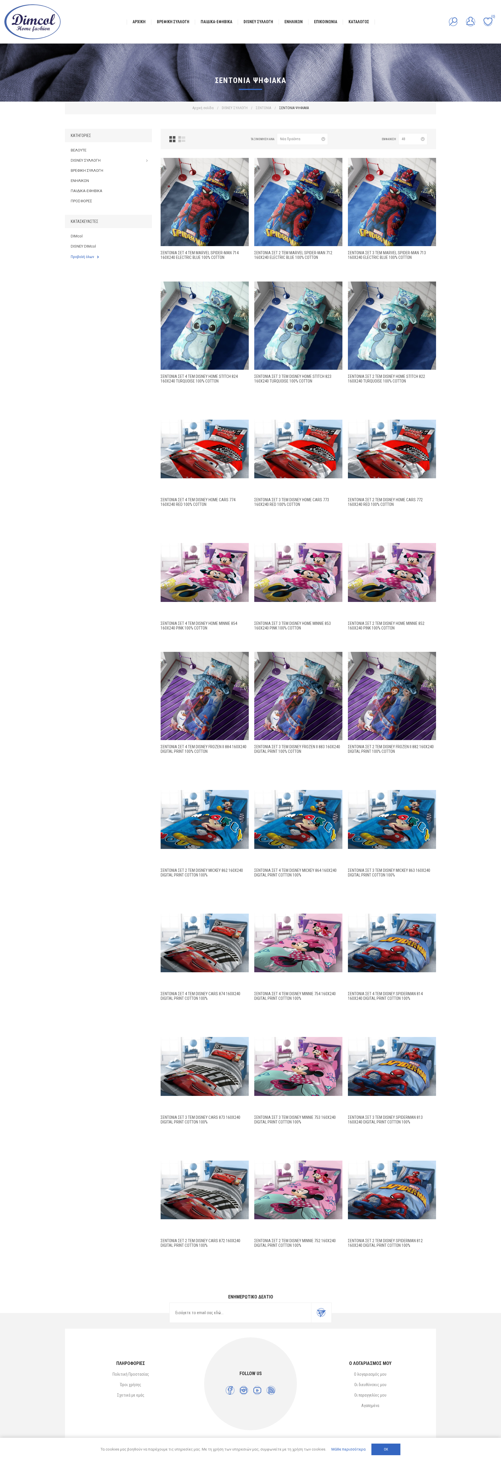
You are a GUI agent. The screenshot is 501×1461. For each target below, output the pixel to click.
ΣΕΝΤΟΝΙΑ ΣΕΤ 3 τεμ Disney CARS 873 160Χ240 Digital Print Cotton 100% (200, 1119)
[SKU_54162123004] (298, 202)
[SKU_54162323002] (205, 449)
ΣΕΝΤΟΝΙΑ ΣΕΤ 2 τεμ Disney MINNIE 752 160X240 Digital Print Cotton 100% (295, 1243)
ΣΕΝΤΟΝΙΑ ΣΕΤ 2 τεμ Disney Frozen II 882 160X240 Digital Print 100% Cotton (391, 749)
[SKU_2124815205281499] (392, 943)
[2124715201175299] (298, 1190)
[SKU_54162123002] (392, 449)
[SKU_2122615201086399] (392, 819)
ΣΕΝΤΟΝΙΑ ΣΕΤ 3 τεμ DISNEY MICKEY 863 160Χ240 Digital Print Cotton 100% (389, 872)
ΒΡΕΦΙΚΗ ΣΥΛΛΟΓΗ (87, 170)
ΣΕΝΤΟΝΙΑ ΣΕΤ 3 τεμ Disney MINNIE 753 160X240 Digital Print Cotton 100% (295, 1119)
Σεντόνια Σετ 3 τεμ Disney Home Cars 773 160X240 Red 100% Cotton (291, 502)
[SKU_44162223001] (298, 696)
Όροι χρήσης (130, 1384)
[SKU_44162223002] (298, 573)
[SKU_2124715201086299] (205, 819)
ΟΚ (386, 1449)
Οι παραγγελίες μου (370, 1395)
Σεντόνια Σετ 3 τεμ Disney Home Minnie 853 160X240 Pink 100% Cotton (292, 625)
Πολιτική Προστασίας (130, 1374)
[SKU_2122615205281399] (392, 1066)
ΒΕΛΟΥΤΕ (78, 150)
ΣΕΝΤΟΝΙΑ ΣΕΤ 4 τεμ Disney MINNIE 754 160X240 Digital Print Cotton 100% (295, 996)
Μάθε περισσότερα (348, 1449)
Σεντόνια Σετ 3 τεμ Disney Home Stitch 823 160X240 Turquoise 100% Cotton (292, 378)
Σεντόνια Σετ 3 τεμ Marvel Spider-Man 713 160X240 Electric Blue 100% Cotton (387, 255)
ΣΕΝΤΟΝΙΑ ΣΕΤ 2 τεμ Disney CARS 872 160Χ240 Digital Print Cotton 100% (200, 1243)
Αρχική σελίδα (203, 108)
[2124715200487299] (205, 1190)
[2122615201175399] (298, 1066)
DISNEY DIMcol (83, 246)
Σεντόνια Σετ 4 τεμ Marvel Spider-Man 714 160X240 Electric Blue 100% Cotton (200, 255)
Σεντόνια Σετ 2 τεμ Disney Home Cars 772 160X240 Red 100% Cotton (385, 502)
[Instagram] (244, 1390)
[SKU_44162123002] (392, 573)
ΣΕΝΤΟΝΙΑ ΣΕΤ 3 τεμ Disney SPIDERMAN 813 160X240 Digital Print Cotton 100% (385, 1119)
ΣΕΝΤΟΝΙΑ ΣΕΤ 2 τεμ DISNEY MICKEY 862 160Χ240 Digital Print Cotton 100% (202, 872)
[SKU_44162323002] (205, 573)
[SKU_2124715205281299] (392, 1190)
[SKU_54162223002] (298, 449)
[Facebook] (230, 1390)
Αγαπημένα (370, 1405)
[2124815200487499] (205, 943)
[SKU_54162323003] (205, 326)
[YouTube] (257, 1390)
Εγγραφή (321, 1313)
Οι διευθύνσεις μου (370, 1384)
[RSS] (271, 1390)
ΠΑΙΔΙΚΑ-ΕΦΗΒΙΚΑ (86, 191)
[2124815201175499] (298, 943)
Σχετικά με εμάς (130, 1395)
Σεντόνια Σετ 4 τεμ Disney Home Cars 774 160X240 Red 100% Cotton (198, 502)
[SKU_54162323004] (205, 202)
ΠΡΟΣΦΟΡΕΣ (81, 201)
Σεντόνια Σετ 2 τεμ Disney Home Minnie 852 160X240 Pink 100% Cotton (386, 625)
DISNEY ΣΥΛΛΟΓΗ (86, 160)
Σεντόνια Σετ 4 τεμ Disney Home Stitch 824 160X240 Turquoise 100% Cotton (199, 378)
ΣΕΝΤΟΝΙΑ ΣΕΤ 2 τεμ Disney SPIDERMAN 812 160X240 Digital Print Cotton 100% (385, 1243)
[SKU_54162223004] (392, 202)
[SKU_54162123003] (392, 326)
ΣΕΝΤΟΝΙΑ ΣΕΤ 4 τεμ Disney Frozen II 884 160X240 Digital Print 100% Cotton (203, 749)
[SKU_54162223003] (298, 326)
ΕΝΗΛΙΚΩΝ (80, 180)
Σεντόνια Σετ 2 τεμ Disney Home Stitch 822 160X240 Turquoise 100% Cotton (386, 378)
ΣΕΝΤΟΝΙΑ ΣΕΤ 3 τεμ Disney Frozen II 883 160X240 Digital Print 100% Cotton (297, 749)
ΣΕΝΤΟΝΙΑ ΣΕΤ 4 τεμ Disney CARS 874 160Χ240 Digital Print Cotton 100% (200, 996)
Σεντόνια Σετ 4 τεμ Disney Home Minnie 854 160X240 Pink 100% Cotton (199, 625)
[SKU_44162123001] (392, 696)
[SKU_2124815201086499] (298, 819)
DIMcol (77, 236)
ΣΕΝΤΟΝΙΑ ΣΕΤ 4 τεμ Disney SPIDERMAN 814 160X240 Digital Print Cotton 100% (385, 996)
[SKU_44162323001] (205, 696)
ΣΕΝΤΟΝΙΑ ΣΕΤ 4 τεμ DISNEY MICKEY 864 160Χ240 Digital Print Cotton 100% (295, 872)
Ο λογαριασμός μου (370, 1374)
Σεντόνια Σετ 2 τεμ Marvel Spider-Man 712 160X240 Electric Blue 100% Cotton (293, 255)
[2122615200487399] (205, 1066)
